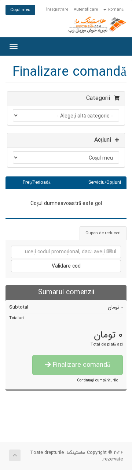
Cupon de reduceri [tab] (103, 233)
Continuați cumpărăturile (97, 380)
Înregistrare (57, 9)
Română (115, 9)
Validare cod (66, 266)
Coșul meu (20, 10)
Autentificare (86, 9)
